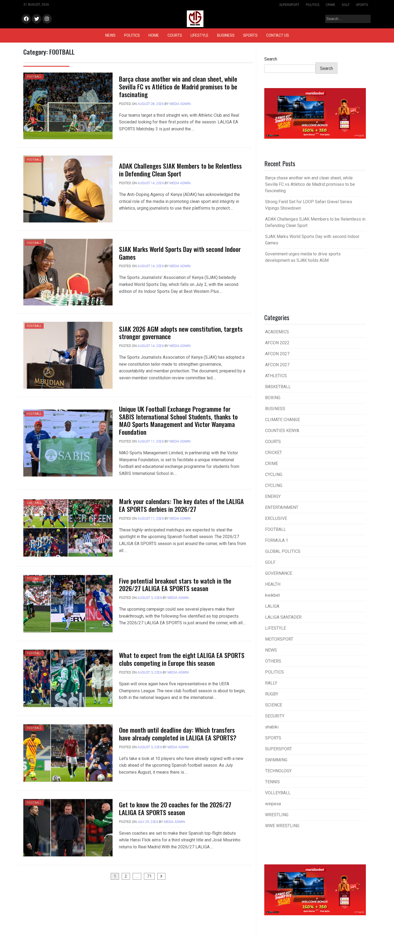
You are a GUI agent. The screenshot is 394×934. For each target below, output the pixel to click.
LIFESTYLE (200, 35)
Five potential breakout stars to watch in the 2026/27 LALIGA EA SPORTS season (175, 584)
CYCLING (273, 474)
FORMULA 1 (276, 540)
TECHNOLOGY (278, 770)
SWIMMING (276, 759)
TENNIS (272, 781)
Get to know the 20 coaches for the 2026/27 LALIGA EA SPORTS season (175, 808)
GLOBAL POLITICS (282, 551)
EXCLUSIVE (276, 518)
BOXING (272, 397)
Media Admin (180, 104)
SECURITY (274, 716)
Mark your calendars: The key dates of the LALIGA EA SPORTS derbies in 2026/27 (181, 505)
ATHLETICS (276, 375)
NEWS (110, 35)
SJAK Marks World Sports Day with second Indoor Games (180, 253)
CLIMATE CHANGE (282, 419)
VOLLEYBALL (278, 792)
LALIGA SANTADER (283, 617)
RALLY (271, 683)
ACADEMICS (277, 331)
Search (270, 59)
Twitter (36, 19)
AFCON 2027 (277, 353)
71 (149, 876)
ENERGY (273, 496)
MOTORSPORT (279, 639)
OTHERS (273, 661)
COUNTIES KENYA (282, 430)
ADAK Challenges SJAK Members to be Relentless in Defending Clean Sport (180, 169)
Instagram (47, 19)
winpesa (273, 803)
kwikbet (272, 595)
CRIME (330, 5)
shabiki (271, 726)
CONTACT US (277, 35)
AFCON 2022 (277, 342)
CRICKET (273, 452)
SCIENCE (273, 705)
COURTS (175, 35)
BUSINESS (226, 35)
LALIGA (272, 606)
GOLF (346, 5)
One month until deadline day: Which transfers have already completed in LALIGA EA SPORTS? (177, 733)
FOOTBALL (34, 76)
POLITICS (312, 5)
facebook (26, 19)
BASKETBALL (278, 386)
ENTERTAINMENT (281, 507)
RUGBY (271, 694)
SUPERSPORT (289, 5)
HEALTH (272, 584)
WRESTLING (276, 814)
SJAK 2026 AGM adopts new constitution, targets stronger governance (181, 332)
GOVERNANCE (278, 573)
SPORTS (362, 5)
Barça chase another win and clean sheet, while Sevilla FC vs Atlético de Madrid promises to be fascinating (178, 86)
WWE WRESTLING (282, 825)
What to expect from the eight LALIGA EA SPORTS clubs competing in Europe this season (181, 659)
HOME (153, 35)
